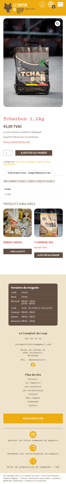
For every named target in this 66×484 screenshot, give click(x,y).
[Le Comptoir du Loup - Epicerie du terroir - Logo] (19, 8)
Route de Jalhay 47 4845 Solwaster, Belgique (33, 353)
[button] (57, 23)
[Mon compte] (42, 4)
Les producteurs (33, 390)
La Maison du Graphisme (35, 480)
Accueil (33, 379)
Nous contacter (33, 418)
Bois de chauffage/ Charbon (30, 161)
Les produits (33, 386)
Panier (33, 405)
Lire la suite (17, 251)
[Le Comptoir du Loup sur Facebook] (33, 364)
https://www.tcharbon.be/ (16, 141)
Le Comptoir (33, 383)
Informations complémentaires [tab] (29, 173)
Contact (33, 394)
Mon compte (33, 398)
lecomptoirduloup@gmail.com (33, 344)
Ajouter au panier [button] (48, 255)
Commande (33, 401)
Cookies (23, 478)
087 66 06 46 (33, 338)
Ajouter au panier (34, 153)
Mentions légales (10, 478)
